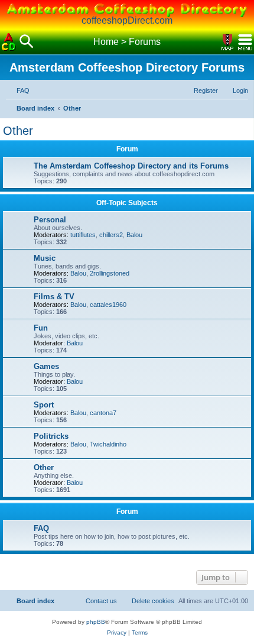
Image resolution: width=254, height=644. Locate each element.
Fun (41, 327)
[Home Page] (9, 42)
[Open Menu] (245, 42)
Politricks (51, 436)
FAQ (41, 528)
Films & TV (54, 296)
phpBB (95, 622)
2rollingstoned (109, 273)
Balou (134, 234)
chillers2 (111, 234)
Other (18, 130)
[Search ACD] (26, 42)
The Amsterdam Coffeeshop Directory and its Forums (131, 165)
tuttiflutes (83, 234)
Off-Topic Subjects (127, 203)
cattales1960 (108, 304)
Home (106, 42)
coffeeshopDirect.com (127, 20)
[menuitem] (18, 90)
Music (45, 258)
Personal (50, 219)
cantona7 (103, 412)
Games (46, 366)
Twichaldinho (108, 444)
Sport (44, 404)
